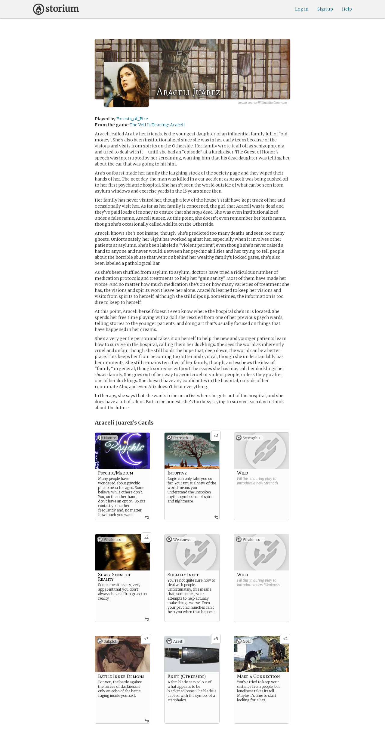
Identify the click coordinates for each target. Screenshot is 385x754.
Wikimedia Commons (272, 103)
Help (347, 9)
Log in (301, 9)
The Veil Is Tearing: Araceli (157, 125)
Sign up (325, 9)
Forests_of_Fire (132, 119)
